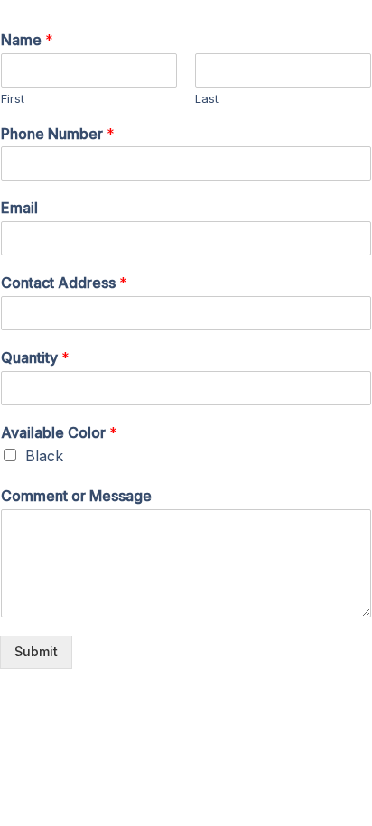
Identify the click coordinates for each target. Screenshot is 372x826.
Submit (36, 652)
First (12, 98)
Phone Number (58, 134)
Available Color (59, 432)
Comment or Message (76, 496)
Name (27, 40)
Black (44, 456)
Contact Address (64, 283)
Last (207, 98)
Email (19, 208)
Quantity (35, 357)
